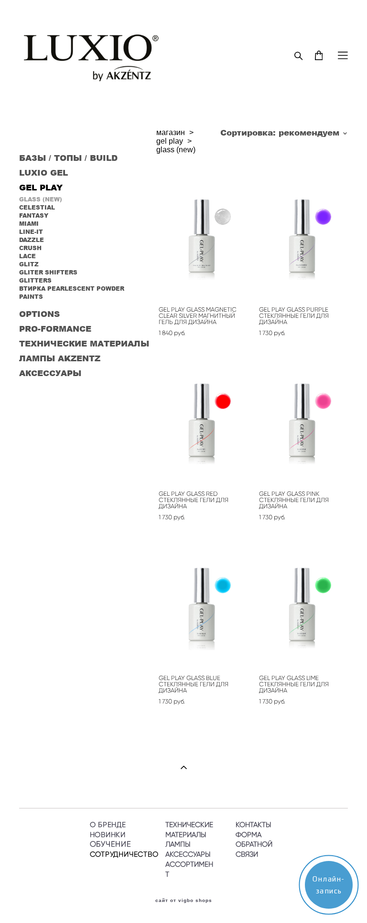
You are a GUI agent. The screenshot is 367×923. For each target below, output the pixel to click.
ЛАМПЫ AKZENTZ (59, 358)
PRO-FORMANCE (55, 328)
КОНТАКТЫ (253, 824)
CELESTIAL (37, 207)
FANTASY (33, 215)
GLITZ (29, 264)
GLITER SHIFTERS (48, 272)
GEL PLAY (41, 187)
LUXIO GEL (43, 172)
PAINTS (31, 297)
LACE (27, 256)
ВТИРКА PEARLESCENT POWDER (71, 288)
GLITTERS (35, 280)
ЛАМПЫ (177, 844)
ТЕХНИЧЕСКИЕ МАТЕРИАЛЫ (84, 343)
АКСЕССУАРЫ (50, 372)
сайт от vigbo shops (183, 900)
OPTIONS (39, 313)
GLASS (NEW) (40, 199)
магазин (170, 132)
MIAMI (29, 224)
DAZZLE (31, 240)
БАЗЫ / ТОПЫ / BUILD (68, 157)
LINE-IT (31, 232)
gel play (169, 141)
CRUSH (30, 248)
